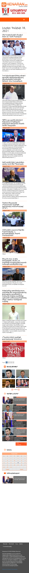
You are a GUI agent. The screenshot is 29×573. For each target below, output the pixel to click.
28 (4, 467)
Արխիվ (20, 543)
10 (14, 460)
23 (11, 465)
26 (21, 465)
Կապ (16, 543)
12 (21, 460)
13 (25, 460)
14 (4, 462)
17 (14, 462)
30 (11, 467)
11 (18, 460)
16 (11, 462)
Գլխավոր (5, 543)
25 (18, 465)
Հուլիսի (21, 469)
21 (4, 465)
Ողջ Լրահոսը (18, 444)
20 (25, 462)
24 (14, 465)
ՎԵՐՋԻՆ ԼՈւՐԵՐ (12, 394)
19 (21, 462)
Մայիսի (7, 469)
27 (25, 465)
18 (18, 462)
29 (7, 467)
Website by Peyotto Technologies (9, 569)
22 (7, 465)
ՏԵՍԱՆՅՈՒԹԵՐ (12, 366)
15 (7, 462)
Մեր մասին (11, 543)
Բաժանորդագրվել (7, 546)
